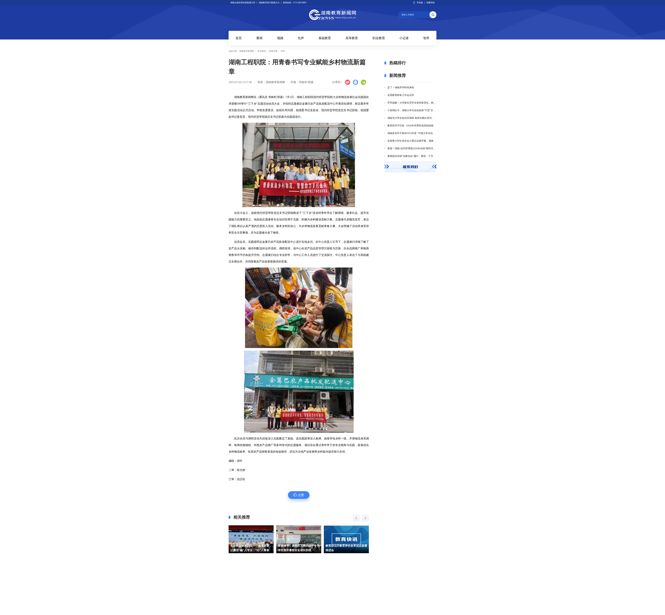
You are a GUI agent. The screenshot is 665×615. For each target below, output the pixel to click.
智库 (426, 38)
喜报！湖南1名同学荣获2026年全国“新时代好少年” (411, 148)
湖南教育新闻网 (246, 51)
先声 (301, 38)
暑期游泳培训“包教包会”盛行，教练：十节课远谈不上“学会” (411, 156)
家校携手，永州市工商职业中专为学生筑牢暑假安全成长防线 (251, 548)
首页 (239, 38)
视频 (280, 38)
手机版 (420, 2)
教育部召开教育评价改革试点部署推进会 (299, 548)
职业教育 (379, 38)
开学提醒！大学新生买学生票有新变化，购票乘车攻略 (411, 102)
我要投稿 (430, 2)
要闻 (259, 38)
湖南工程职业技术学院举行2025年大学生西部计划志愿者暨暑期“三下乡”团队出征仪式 (346, 548)
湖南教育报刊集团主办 (269, 2)
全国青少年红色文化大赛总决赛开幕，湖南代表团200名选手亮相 (411, 141)
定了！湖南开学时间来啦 (400, 87)
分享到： (337, 82)
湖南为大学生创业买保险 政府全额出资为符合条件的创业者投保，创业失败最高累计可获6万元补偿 (411, 118)
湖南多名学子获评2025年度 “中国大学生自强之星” (411, 133)
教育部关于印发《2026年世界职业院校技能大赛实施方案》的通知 (411, 125)
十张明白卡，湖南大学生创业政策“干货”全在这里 (411, 110)
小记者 (404, 38)
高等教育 (351, 38)
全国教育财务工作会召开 (400, 95)
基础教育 (324, 38)
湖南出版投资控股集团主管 (242, 2)
